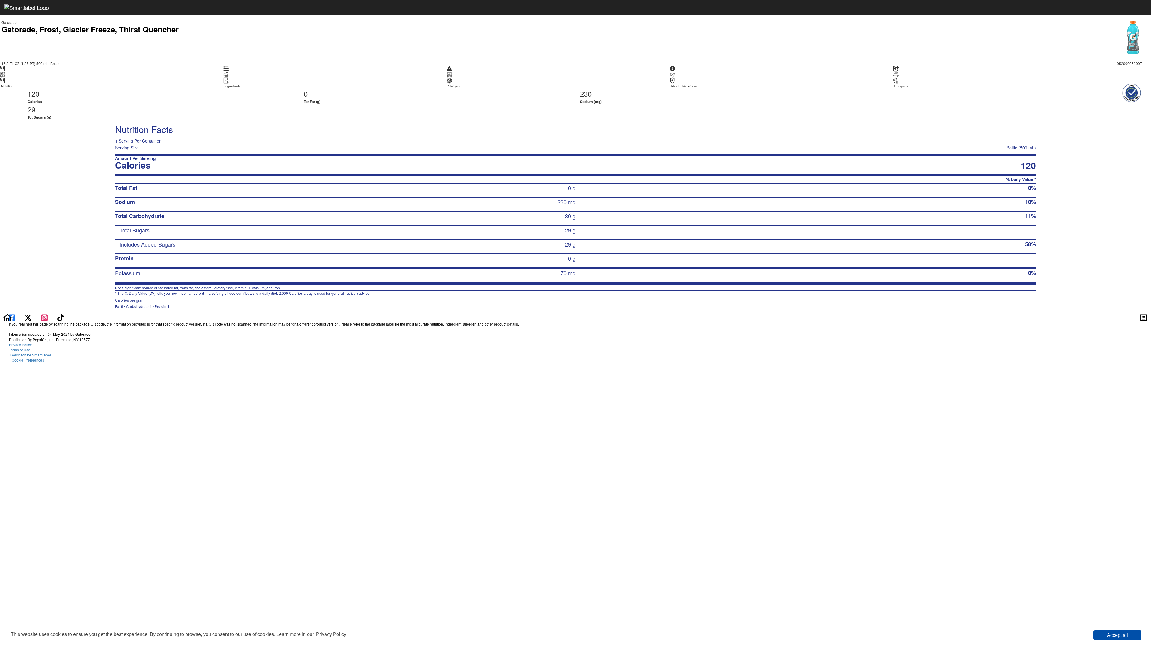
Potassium (127, 273)
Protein (124, 258)
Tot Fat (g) (312, 101)
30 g (570, 216)
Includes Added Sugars (147, 244)
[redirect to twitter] (28, 317)
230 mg (567, 202)
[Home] (7, 317)
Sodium (125, 202)
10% (1030, 202)
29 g (570, 230)
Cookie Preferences (28, 359)
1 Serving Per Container (138, 141)
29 (31, 109)
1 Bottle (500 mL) (1019, 148)
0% (1032, 188)
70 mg (568, 273)
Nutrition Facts (144, 129)
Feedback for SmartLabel (30, 354)
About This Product (685, 86)
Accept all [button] (1117, 635)
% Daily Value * (1021, 179)
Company (901, 86)
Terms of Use (20, 349)
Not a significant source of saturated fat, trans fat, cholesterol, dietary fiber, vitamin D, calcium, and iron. (198, 287)
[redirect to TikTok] (60, 317)
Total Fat (126, 188)
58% (1030, 244)
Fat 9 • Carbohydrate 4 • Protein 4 (142, 303)
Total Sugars (135, 230)
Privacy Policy (331, 634)
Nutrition (7, 86)
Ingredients (233, 86)
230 (586, 93)
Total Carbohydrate (139, 216)
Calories (35, 101)
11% (1030, 216)
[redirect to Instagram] (45, 317)
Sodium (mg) (591, 101)
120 (33, 93)
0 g (572, 188)
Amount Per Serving (135, 158)
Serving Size (127, 148)
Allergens (454, 86)
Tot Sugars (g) (39, 117)
